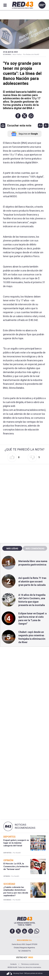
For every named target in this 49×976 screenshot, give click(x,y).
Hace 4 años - (17, 54)
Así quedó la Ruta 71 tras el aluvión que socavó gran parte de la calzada (32, 581)
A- (46, 125)
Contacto (13, 964)
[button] (18, 115)
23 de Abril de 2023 (10, 52)
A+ (40, 125)
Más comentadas (35, 548)
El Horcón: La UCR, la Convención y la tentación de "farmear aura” (15, 866)
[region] (24, 482)
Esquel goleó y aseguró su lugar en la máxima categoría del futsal (16, 843)
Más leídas (12, 548)
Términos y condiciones (30, 964)
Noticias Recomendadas (25, 826)
